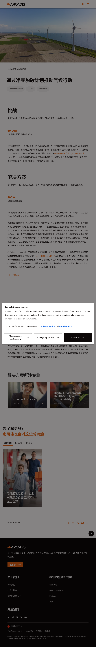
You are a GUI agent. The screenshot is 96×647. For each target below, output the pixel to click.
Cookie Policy (65, 326)
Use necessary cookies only (15, 337)
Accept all (75, 338)
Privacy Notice (48, 326)
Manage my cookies (45, 338)
